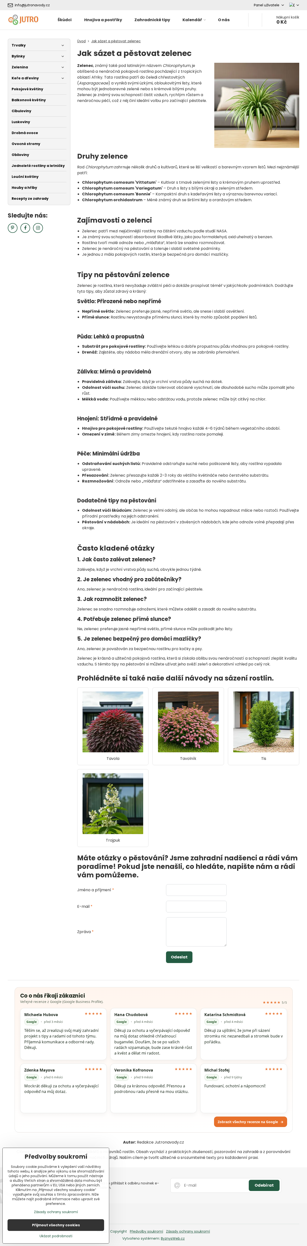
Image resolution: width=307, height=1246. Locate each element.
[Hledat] (255, 20)
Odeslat (179, 957)
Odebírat (264, 1185)
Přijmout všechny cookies (56, 1225)
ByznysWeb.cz (173, 1238)
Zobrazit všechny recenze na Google (250, 1121)
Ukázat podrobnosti (56, 1236)
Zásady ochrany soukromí (188, 1231)
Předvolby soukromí (146, 1231)
